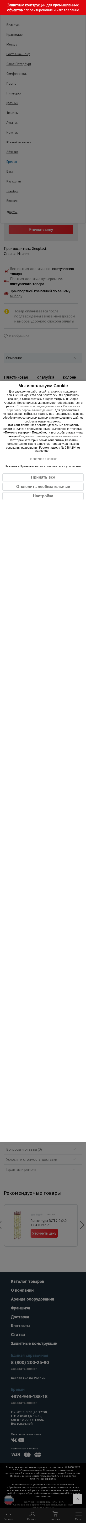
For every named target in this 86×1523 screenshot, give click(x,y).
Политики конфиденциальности (38, 406)
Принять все (43, 477)
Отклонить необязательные (43, 487)
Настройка (43, 496)
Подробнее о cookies (43, 459)
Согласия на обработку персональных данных (43, 408)
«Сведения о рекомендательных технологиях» (49, 436)
